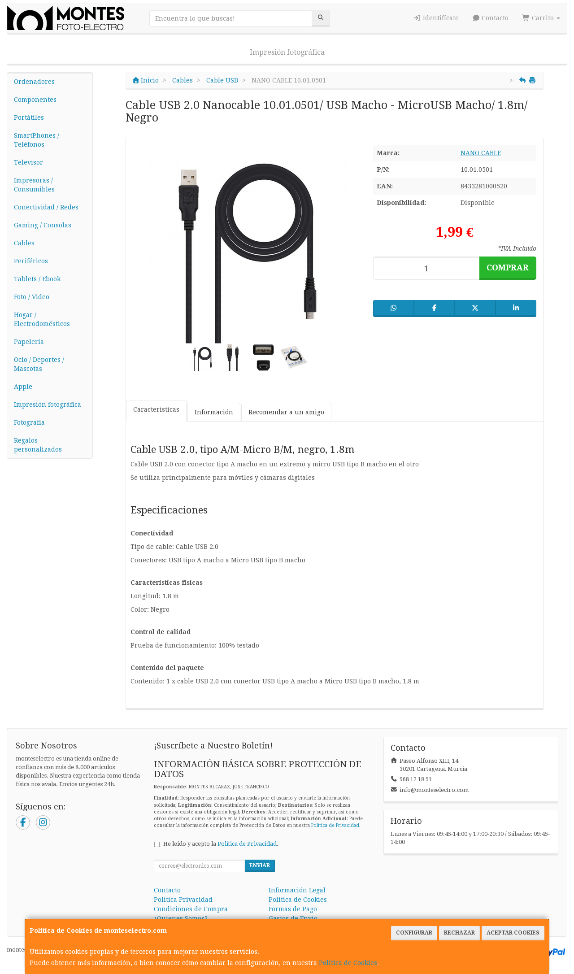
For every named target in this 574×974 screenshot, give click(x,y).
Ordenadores (34, 81)
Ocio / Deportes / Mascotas (39, 364)
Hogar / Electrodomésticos (42, 319)
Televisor (28, 162)
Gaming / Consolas (42, 225)
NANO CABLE (481, 153)
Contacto (494, 18)
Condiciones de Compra (191, 909)
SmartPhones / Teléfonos (36, 140)
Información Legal (297, 890)
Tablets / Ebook (37, 279)
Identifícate (440, 18)
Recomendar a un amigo (286, 412)
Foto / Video (31, 296)
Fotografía (29, 422)
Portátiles (29, 117)
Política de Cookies (348, 962)
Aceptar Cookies (513, 933)
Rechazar (459, 933)
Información (214, 412)
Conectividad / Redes (46, 207)
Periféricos (31, 261)
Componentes (35, 99)
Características (156, 409)
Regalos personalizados (38, 445)
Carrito (543, 18)
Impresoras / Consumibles (34, 185)
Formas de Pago (293, 909)
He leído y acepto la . (220, 843)
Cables (24, 243)
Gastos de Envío (293, 918)
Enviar (259, 865)
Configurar (414, 933)
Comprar (508, 267)
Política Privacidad (183, 899)
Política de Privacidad (335, 825)
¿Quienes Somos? (181, 918)
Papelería (29, 341)
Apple (23, 386)
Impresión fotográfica (287, 52)
